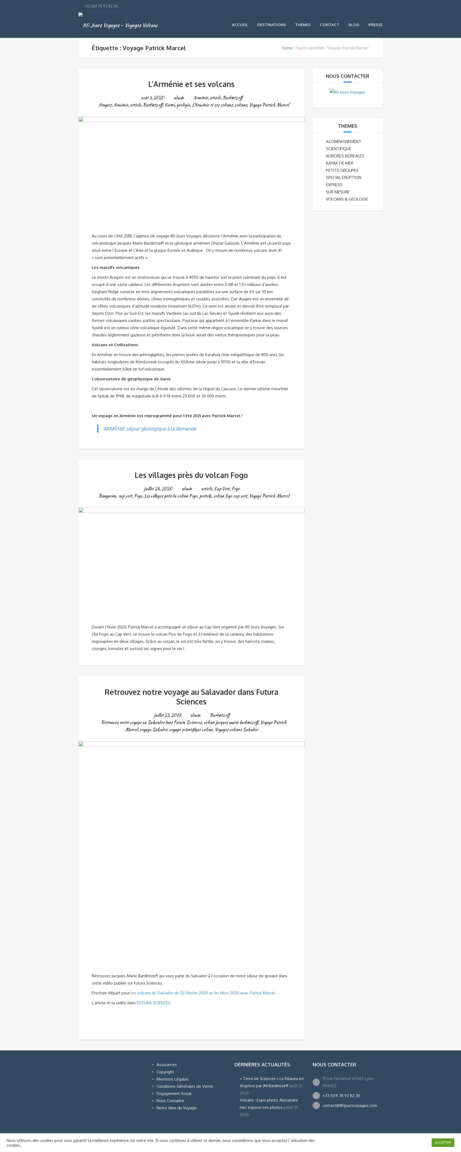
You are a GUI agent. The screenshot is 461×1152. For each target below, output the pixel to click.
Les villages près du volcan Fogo (191, 475)
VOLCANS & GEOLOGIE (347, 199)
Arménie (200, 98)
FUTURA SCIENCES (153, 1002)
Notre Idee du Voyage (177, 1107)
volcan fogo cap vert (230, 496)
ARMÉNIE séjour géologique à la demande (150, 429)
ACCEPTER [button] (443, 1142)
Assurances (167, 1064)
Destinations (271, 24)
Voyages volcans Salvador (236, 730)
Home (287, 47)
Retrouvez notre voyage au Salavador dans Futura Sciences (191, 696)
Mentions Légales (173, 1079)
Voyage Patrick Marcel (269, 105)
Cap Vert (221, 489)
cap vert (125, 496)
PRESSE (375, 24)
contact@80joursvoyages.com (350, 1105)
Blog (353, 24)
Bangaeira (107, 496)
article (215, 98)
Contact (329, 24)
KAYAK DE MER (339, 163)
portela (205, 496)
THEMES (347, 126)
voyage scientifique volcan (191, 730)
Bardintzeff (233, 98)
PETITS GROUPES (342, 170)
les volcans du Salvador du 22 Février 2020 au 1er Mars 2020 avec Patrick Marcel (203, 992)
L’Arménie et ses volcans (191, 84)
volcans (241, 105)
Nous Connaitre (170, 1100)
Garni (169, 105)
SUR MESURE (338, 191)
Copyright (165, 1071)
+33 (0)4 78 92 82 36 (341, 1095)
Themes (303, 24)
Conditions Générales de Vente (185, 1086)
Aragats (105, 105)
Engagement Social (174, 1093)
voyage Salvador (153, 730)
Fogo (236, 489)
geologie (183, 105)
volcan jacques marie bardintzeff (231, 722)
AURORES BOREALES (345, 155)
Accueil (240, 24)
